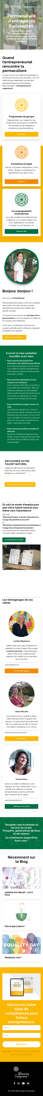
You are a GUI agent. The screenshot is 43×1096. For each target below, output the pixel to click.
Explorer (21, 181)
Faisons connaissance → (14, 337)
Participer (21, 134)
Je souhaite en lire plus (14, 540)
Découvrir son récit (21, 806)
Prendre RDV (21, 231)
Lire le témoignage (21, 671)
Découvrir (21, 1044)
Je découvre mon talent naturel (20, 484)
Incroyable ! (21, 738)
